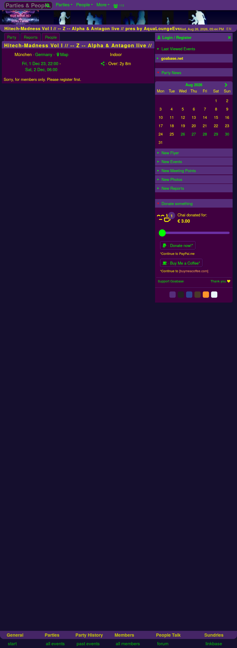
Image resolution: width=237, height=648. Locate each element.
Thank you (218, 281)
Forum (162, 643)
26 (183, 134)
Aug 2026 (193, 84)
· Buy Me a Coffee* (183, 263)
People (51, 37)
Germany (43, 54)
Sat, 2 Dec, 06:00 (41, 69)
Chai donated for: (192, 215)
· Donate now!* (180, 245)
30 (227, 134)
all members (128, 643)
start (12, 643)
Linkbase (214, 643)
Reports (30, 37)
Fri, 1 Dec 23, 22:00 (40, 63)
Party (11, 37)
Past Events (88, 643)
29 (216, 134)
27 (194, 134)
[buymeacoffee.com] (193, 271)
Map (64, 54)
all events (55, 643)
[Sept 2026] (226, 85)
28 (205, 134)
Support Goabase (171, 281)
